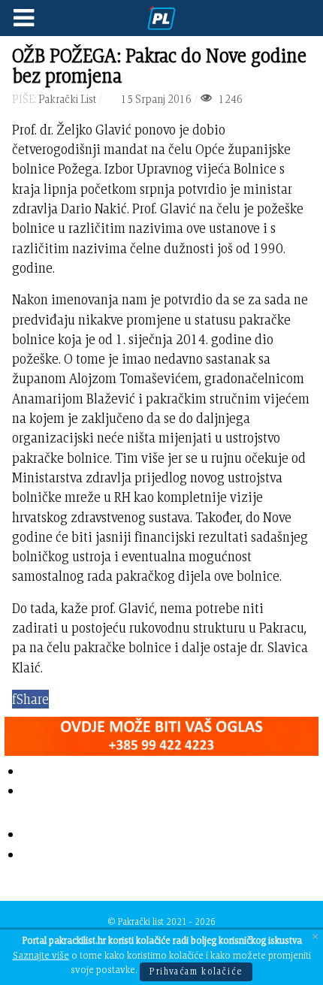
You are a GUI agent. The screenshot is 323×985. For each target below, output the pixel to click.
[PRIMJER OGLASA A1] (161, 733)
